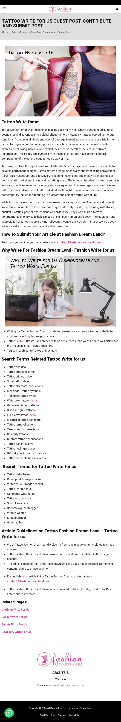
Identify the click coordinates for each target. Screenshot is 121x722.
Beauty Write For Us (14, 624)
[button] (9, 713)
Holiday (85, 589)
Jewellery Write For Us (16, 631)
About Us (44, 715)
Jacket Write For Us (14, 617)
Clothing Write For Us (15, 609)
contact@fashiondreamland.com (79, 242)
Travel (76, 589)
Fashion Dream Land (81, 708)
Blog (53, 715)
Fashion (21, 341)
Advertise (62, 715)
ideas (32, 415)
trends (33, 400)
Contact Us (74, 715)
